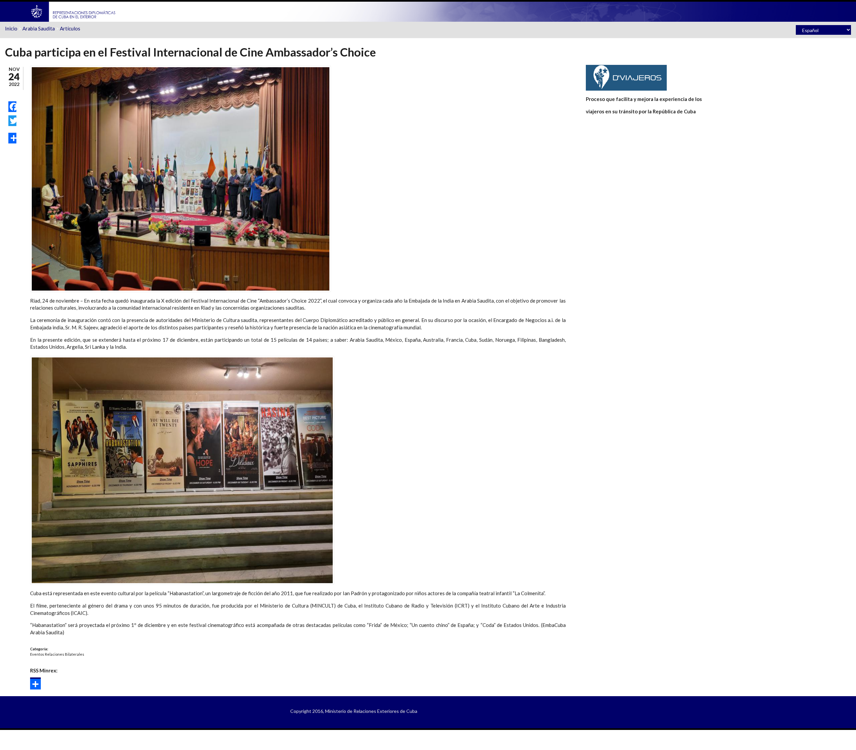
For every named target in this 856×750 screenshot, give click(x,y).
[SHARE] (12, 138)
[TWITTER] (12, 120)
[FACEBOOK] (12, 106)
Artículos (70, 28)
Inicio (11, 28)
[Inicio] (73, 11)
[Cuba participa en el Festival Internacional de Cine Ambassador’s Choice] (180, 178)
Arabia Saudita (38, 28)
